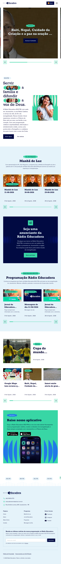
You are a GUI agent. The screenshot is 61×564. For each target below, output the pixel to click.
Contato (5, 523)
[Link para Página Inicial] (9, 3)
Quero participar (30, 255)
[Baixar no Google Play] (12, 434)
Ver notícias (20, 136)
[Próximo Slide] (56, 62)
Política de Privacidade (8, 554)
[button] (56, 3)
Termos (26, 543)
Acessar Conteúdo (30, 41)
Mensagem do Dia (28, 523)
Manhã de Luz (27, 514)
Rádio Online (6, 520)
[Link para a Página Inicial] (12, 493)
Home (4, 514)
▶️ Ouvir (50, 3)
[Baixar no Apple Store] (25, 434)
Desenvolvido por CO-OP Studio (23, 554)
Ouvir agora (8, 136)
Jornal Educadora (28, 517)
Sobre (4, 517)
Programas (26, 520)
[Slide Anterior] (5, 62)
